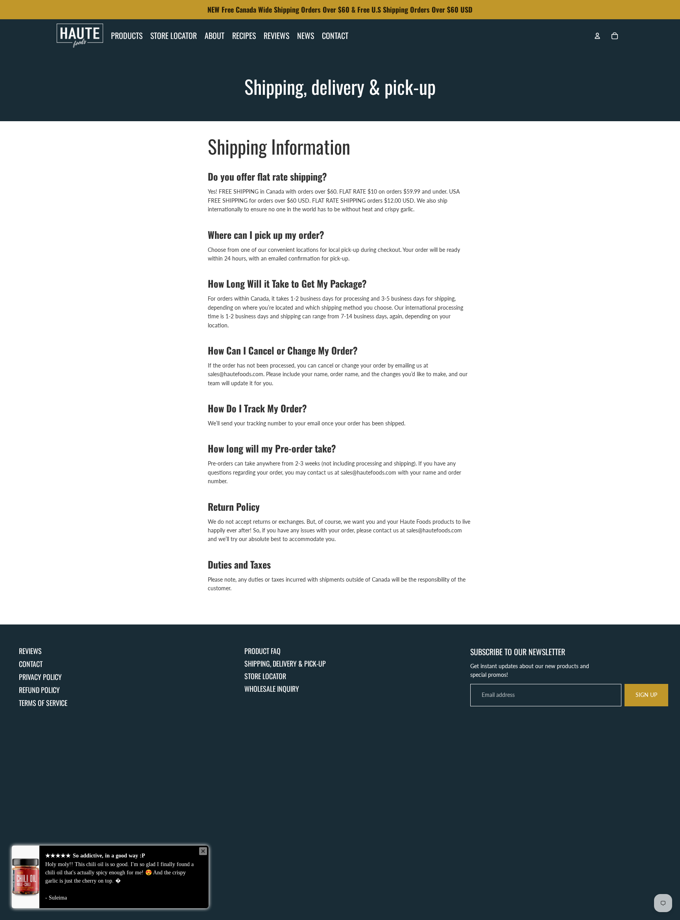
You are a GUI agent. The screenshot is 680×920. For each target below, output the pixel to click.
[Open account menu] (597, 35)
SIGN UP (646, 694)
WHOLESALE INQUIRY (271, 689)
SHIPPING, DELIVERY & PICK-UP (285, 663)
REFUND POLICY (39, 690)
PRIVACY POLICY (40, 677)
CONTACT (30, 664)
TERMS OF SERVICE (43, 703)
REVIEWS (30, 651)
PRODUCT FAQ (262, 651)
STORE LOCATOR (265, 676)
